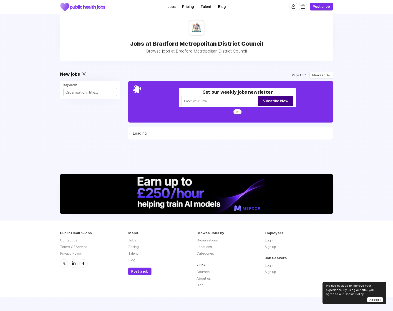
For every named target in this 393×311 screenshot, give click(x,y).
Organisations (207, 240)
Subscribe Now (275, 101)
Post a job (321, 7)
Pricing (188, 7)
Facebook (83, 263)
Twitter (64, 263)
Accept (375, 299)
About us (203, 278)
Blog (222, 7)
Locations (204, 247)
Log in (269, 240)
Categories (205, 253)
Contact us (68, 240)
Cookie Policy (354, 294)
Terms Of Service (73, 247)
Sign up (270, 247)
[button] (237, 92)
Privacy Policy (71, 253)
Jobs (171, 7)
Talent (206, 7)
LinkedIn (74, 263)
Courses (203, 272)
